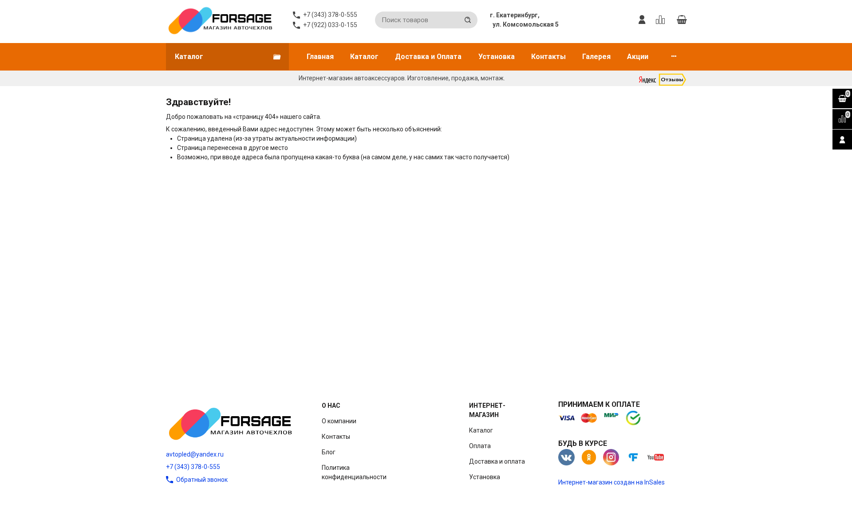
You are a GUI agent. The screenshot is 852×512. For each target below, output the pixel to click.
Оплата (480, 445)
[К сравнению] (662, 20)
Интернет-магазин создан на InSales (611, 482)
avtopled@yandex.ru (195, 454)
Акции (637, 56)
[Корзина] (681, 20)
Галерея (596, 56)
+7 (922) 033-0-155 (330, 24)
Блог (328, 452)
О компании (339, 421)
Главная (320, 56)
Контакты (548, 56)
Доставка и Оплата (428, 56)
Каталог (364, 56)
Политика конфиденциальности (354, 472)
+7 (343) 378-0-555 (193, 466)
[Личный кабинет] (642, 20)
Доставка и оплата (497, 461)
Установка (496, 56)
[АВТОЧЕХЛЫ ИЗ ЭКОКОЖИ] (220, 20)
